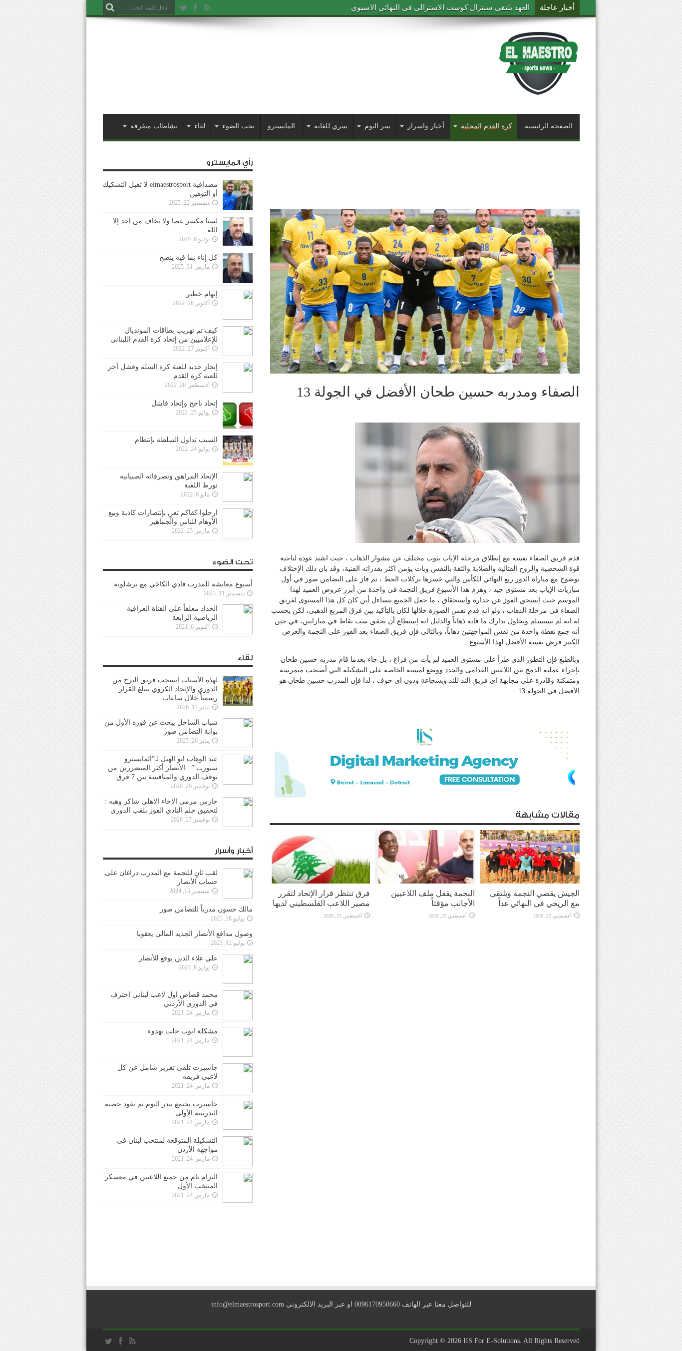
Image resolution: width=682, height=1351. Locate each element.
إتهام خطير (202, 294)
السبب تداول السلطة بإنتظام (176, 440)
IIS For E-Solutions (491, 1341)
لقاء (199, 126)
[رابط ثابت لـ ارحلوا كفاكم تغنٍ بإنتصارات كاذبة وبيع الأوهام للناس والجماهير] (238, 536)
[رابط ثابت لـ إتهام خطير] (238, 317)
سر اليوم (377, 126)
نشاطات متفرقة (153, 126)
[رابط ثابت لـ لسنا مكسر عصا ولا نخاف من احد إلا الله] (238, 244)
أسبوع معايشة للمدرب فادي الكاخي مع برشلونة (180, 584)
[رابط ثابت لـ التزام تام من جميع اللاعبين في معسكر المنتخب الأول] (238, 1200)
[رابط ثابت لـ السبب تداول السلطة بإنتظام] (238, 463)
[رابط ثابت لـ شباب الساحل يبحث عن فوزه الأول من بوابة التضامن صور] (238, 746)
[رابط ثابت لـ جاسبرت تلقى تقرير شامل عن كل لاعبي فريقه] (238, 1091)
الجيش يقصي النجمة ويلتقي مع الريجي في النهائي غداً (535, 898)
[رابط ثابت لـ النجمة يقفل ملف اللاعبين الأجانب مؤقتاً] (425, 881)
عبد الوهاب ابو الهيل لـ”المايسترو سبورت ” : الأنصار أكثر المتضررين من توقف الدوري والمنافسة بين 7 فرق (163, 768)
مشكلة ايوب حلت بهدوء (183, 1031)
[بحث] (110, 7)
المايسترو (281, 126)
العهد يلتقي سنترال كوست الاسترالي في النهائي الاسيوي (440, 7)
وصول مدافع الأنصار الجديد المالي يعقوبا (195, 933)
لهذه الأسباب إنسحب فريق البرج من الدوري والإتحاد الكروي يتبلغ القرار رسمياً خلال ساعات (165, 689)
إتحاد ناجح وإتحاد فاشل (184, 403)
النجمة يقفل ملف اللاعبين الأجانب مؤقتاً (433, 898)
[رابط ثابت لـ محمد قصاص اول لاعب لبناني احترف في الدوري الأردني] (238, 1018)
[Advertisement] (284, 55)
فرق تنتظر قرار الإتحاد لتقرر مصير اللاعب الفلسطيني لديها (321, 898)
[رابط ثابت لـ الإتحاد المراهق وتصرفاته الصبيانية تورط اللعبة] (238, 499)
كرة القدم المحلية (486, 126)
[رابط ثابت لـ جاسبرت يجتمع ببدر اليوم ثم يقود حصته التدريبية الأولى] (238, 1127)
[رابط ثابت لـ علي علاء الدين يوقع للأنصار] (238, 981)
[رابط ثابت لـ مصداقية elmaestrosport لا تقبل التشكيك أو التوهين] (238, 208)
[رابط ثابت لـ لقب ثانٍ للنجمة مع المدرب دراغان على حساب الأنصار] (238, 896)
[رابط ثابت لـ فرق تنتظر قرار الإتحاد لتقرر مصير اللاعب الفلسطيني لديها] (320, 881)
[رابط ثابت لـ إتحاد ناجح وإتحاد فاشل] (238, 427)
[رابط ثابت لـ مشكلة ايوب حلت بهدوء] (238, 1054)
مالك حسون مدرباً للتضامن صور (206, 909)
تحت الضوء (238, 126)
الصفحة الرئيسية (549, 126)
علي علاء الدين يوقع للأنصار (178, 958)
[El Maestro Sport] (539, 89)
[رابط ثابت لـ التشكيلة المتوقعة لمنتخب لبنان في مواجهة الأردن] (238, 1164)
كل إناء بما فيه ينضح (188, 257)
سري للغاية (330, 126)
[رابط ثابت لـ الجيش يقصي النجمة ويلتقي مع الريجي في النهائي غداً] (530, 881)
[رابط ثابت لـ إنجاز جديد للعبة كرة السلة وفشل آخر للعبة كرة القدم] (238, 390)
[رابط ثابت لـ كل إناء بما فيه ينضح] (238, 281)
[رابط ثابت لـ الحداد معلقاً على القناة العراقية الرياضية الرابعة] (238, 632)
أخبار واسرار (425, 126)
